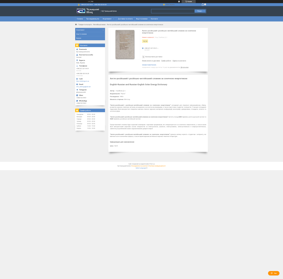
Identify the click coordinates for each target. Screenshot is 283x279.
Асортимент (107, 19)
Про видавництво (92, 19)
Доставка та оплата (125, 19)
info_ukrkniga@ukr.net (83, 87)
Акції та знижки (141, 19)
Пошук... (200, 11)
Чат (275, 273)
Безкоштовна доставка (153, 57)
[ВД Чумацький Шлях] (88, 11)
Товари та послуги (85, 24)
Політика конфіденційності (157, 166)
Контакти (154, 19)
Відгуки (78, 38)
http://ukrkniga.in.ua (82, 81)
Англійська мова (99, 24)
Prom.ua (152, 164)
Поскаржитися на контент (139, 166)
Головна (80, 19)
